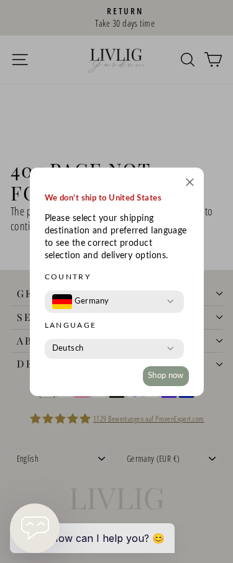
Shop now (166, 376)
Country (68, 277)
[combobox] (80, 301)
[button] (189, 184)
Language (71, 325)
